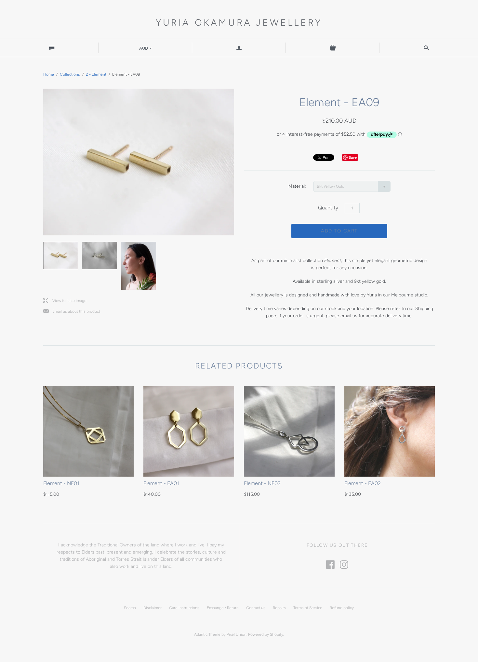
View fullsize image (64, 301)
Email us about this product (71, 311)
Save (353, 157)
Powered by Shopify (265, 634)
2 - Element (96, 74)
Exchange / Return (223, 608)
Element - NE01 (61, 483)
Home (48, 74)
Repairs (279, 608)
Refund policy (342, 608)
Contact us (255, 608)
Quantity (328, 208)
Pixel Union (236, 634)
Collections (70, 74)
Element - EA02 (362, 483)
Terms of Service (307, 608)
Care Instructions (184, 608)
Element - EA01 (161, 483)
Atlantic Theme (207, 634)
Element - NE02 (262, 483)
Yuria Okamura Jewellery (239, 22)
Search (130, 608)
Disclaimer (152, 608)
